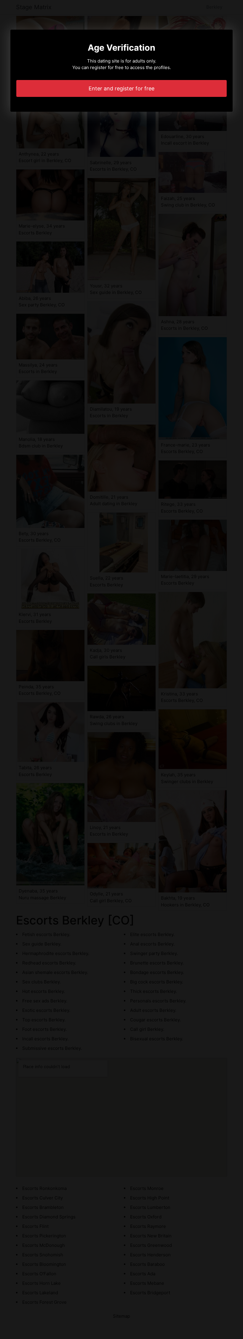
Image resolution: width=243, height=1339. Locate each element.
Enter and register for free (121, 88)
